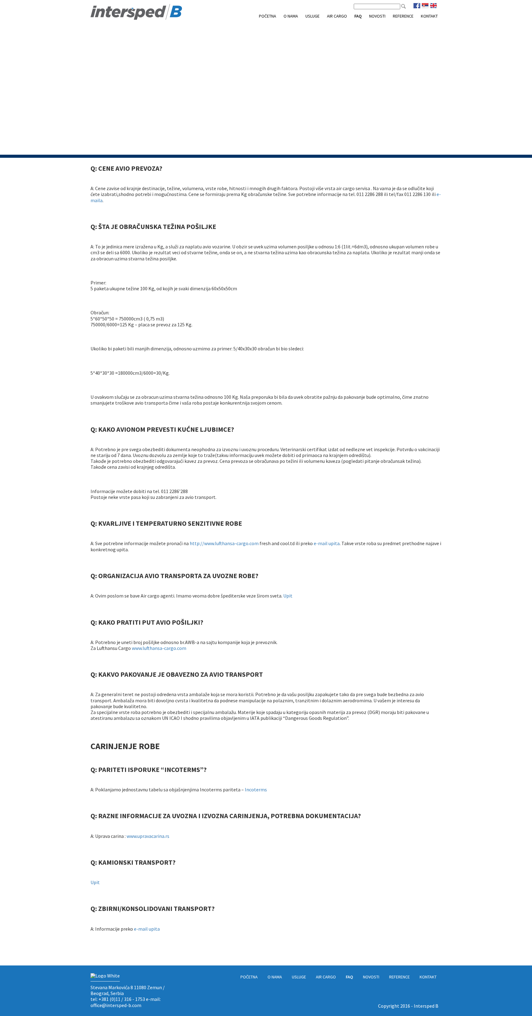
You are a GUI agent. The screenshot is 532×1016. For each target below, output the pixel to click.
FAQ (358, 16)
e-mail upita (327, 543)
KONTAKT (429, 16)
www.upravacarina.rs (148, 836)
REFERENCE (403, 16)
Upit (287, 596)
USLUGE (312, 16)
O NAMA (291, 16)
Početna (267, 16)
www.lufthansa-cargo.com (159, 648)
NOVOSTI (377, 16)
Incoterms (256, 789)
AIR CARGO (337, 16)
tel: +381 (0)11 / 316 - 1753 (118, 999)
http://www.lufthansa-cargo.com (224, 543)
